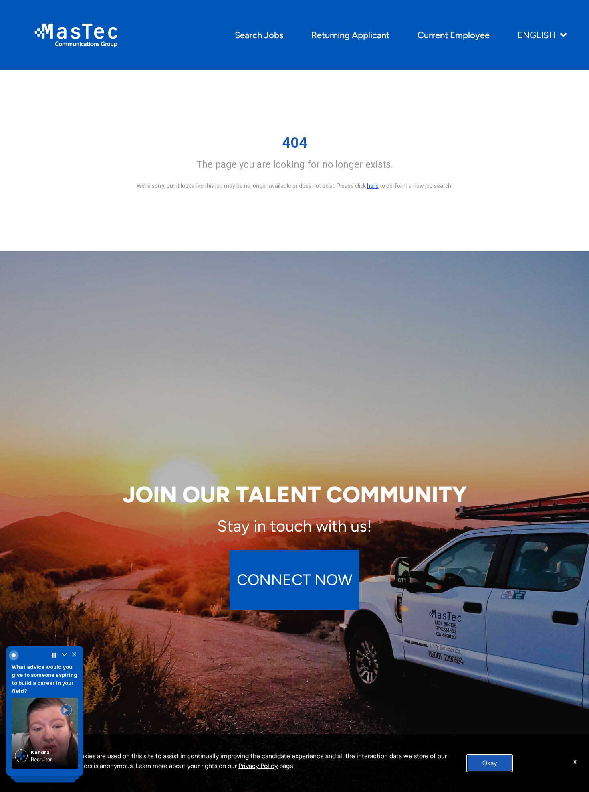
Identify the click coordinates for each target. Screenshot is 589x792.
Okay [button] (489, 763)
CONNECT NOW (294, 579)
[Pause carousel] (54, 656)
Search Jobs (259, 35)
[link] (44, 736)
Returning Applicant (350, 35)
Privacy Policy (258, 766)
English (537, 35)
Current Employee (454, 35)
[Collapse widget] (63, 656)
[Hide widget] (73, 656)
